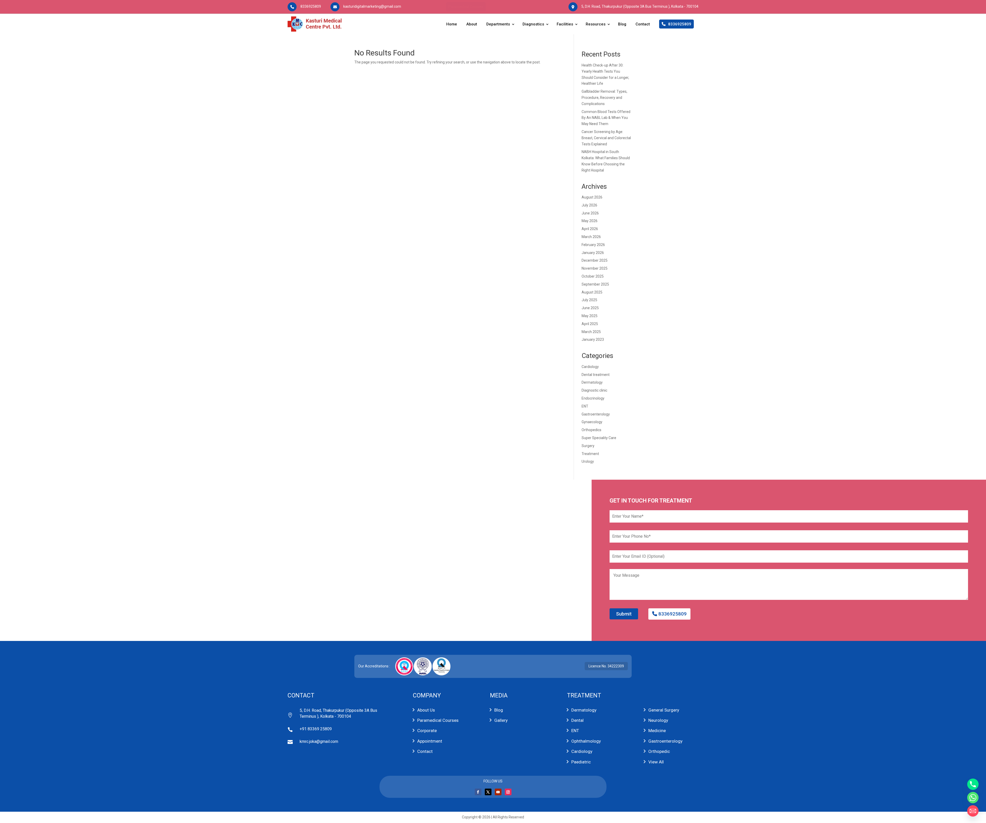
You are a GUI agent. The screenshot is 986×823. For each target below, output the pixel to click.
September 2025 (595, 284)
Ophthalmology (586, 741)
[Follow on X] (488, 792)
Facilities (565, 24)
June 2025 (590, 308)
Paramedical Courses (466, 7)
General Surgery (663, 710)
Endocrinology (593, 398)
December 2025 (595, 260)
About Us (426, 710)
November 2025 (595, 268)
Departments (498, 24)
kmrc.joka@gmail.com (319, 741)
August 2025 (592, 292)
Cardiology (590, 367)
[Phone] (973, 784)
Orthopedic (659, 751)
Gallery (501, 720)
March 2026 (591, 237)
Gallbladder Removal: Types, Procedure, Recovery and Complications (604, 97)
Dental (577, 720)
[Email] (973, 811)
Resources (595, 24)
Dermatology (592, 382)
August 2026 (592, 197)
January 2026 (593, 253)
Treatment (590, 454)
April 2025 (590, 324)
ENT (585, 406)
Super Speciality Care (599, 438)
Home (451, 24)
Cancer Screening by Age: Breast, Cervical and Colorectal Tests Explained (606, 138)
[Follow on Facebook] (478, 792)
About (471, 24)
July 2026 (589, 205)
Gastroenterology (596, 414)
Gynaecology (592, 422)
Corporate (427, 730)
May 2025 (590, 316)
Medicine (657, 730)
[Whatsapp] (973, 797)
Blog (622, 24)
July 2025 (589, 300)
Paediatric (581, 761)
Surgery (588, 446)
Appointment (429, 741)
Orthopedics (591, 430)
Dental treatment (596, 375)
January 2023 (593, 339)
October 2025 (593, 276)
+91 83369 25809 (316, 728)
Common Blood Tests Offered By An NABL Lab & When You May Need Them (606, 118)
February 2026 (593, 245)
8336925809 (672, 614)
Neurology (658, 720)
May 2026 (590, 221)
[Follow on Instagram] (508, 792)
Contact (643, 24)
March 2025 (591, 332)
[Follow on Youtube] (498, 792)
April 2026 (590, 229)
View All (656, 761)
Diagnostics (533, 24)
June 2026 (590, 213)
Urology (588, 461)
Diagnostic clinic (594, 390)
